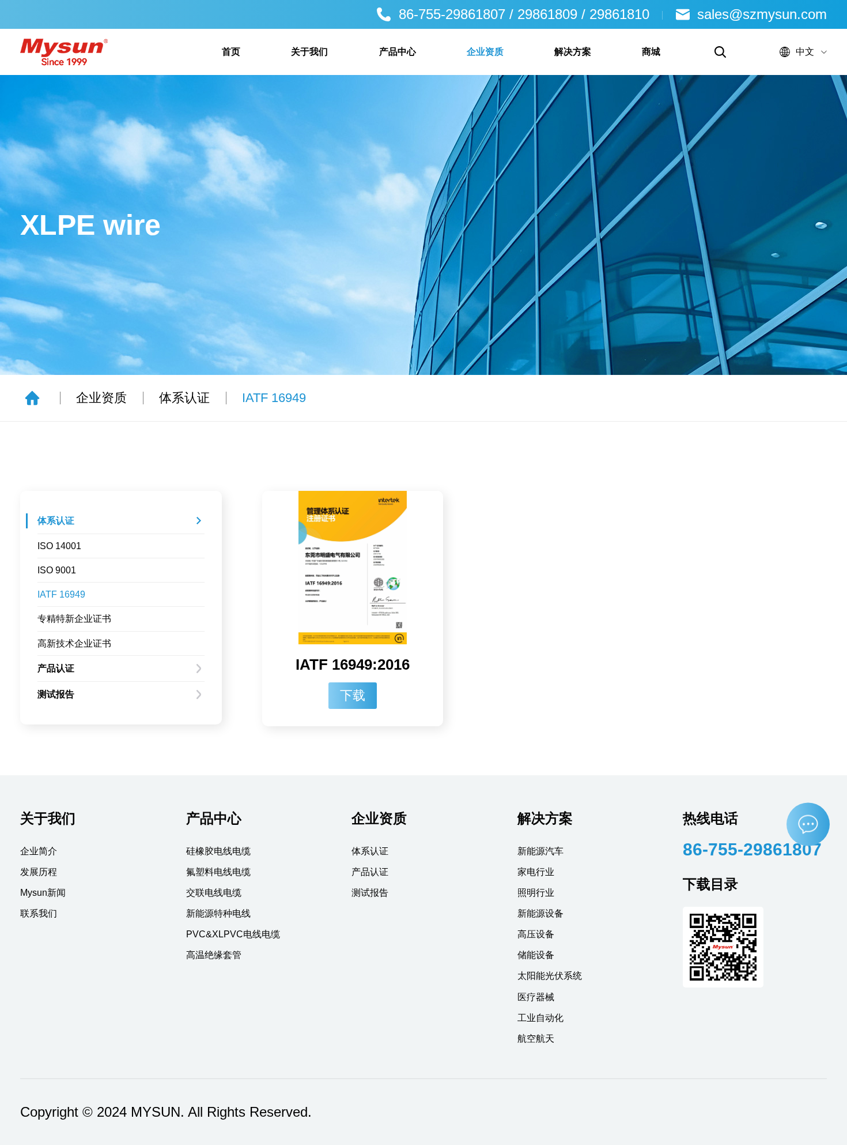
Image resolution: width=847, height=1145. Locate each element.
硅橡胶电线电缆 (218, 851)
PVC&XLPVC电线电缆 (233, 934)
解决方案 (572, 52)
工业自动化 (540, 1018)
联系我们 (38, 913)
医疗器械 (535, 997)
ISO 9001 (56, 570)
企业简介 (38, 851)
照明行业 (535, 893)
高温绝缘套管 (213, 955)
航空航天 (535, 1038)
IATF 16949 (61, 594)
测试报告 (55, 694)
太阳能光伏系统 (549, 976)
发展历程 (38, 872)
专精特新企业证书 (74, 619)
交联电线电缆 (213, 893)
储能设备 (535, 955)
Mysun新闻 (43, 893)
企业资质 (485, 52)
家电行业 (535, 872)
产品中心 (397, 52)
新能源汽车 (540, 851)
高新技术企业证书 (74, 643)
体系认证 (184, 398)
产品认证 (55, 668)
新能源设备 (540, 913)
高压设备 (535, 934)
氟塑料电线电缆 (218, 872)
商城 (651, 52)
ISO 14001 (59, 546)
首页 (231, 52)
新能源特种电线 (218, 913)
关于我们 (309, 52)
